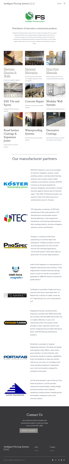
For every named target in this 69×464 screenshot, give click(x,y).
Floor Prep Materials (52, 70)
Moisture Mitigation (31, 70)
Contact (59, 3)
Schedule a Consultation (28, 430)
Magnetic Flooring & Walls (10, 72)
